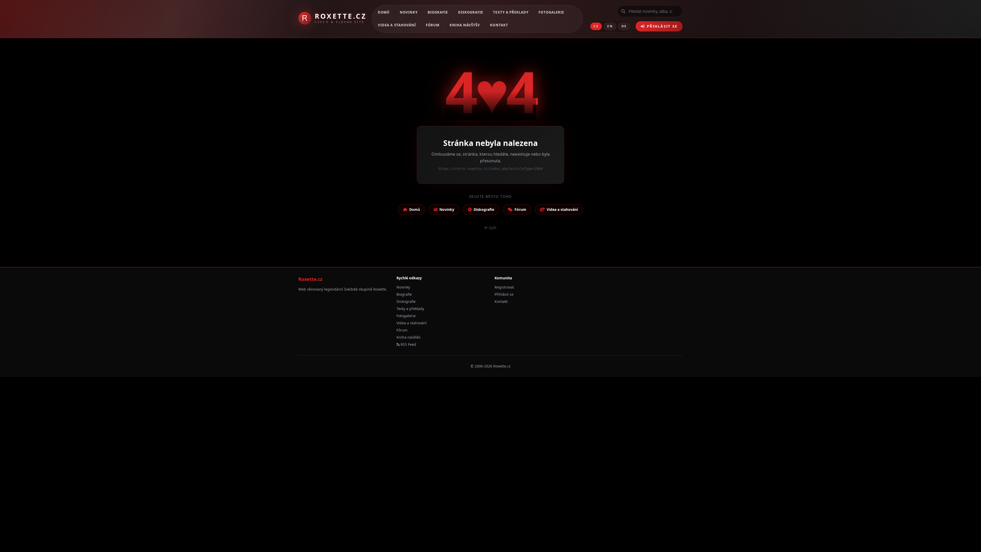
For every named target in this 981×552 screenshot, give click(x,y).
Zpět (492, 227)
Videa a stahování (397, 25)
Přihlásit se (662, 26)
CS (596, 26)
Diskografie (470, 12)
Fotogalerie (551, 12)
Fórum (432, 25)
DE (624, 26)
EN (610, 26)
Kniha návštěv (465, 25)
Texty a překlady (511, 12)
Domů (384, 12)
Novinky (409, 12)
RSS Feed (408, 344)
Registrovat (504, 287)
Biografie (438, 12)
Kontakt (499, 25)
